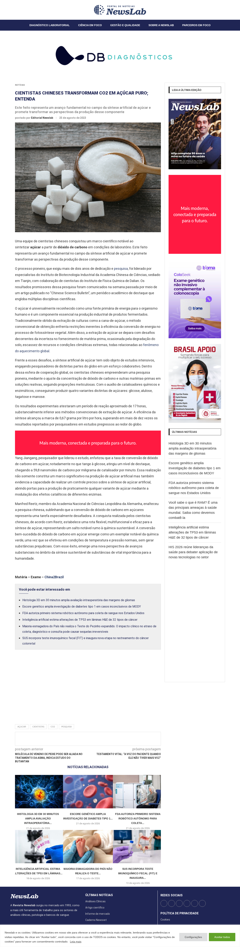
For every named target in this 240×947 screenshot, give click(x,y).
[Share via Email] (121, 739)
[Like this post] (77, 739)
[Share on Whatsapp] (115, 739)
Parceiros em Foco (196, 25)
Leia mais (75, 941)
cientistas (38, 727)
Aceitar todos (222, 937)
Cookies (165, 919)
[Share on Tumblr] (103, 739)
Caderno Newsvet (96, 920)
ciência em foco (90, 25)
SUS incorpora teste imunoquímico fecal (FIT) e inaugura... (137, 873)
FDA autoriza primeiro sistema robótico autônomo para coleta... (137, 818)
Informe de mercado (97, 913)
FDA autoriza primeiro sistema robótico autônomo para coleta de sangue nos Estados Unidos (83, 613)
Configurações (193, 937)
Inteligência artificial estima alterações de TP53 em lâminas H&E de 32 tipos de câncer (79, 619)
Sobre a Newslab (161, 25)
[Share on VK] (109, 739)
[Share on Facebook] (84, 739)
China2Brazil (54, 577)
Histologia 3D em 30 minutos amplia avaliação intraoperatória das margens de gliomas (78, 600)
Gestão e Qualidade (125, 25)
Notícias (20, 85)
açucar (21, 727)
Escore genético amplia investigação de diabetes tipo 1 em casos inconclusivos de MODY (81, 606)
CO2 (53, 727)
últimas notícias (99, 895)
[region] (120, 936)
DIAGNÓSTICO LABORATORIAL (49, 25)
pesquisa (121, 269)
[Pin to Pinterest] (97, 739)
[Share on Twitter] (90, 739)
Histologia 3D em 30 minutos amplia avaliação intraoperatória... (38, 818)
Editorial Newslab (42, 117)
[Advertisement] (88, 691)
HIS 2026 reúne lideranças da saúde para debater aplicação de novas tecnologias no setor (193, 552)
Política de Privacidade (179, 913)
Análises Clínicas (95, 901)
